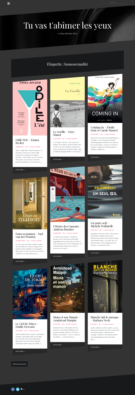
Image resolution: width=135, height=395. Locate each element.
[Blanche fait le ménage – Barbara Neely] (105, 286)
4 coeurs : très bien (71, 139)
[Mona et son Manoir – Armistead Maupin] (67, 288)
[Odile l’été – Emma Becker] (30, 107)
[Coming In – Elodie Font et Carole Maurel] (105, 98)
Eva (26, 147)
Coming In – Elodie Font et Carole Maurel (104, 128)
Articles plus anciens (19, 364)
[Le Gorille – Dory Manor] (67, 102)
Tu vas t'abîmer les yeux (68, 25)
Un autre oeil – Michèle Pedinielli (102, 224)
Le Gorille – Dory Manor (63, 133)
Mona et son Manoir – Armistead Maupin (66, 318)
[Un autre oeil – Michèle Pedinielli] (105, 191)
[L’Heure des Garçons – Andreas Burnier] (67, 194)
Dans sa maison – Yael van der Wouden (29, 235)
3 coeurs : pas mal (109, 230)
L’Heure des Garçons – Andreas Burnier (67, 227)
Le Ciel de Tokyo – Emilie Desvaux (27, 325)
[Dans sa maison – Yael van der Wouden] (30, 203)
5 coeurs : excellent (34, 147)
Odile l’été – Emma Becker (27, 141)
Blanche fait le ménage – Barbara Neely (105, 318)
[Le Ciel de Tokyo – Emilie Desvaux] (30, 294)
